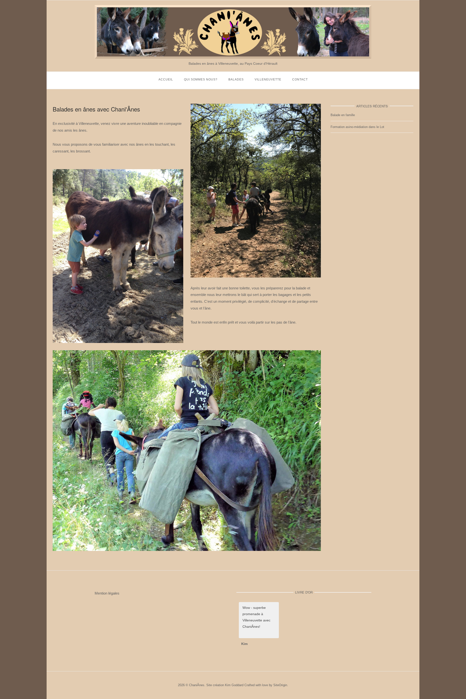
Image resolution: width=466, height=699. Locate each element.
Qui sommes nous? (200, 79)
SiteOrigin (280, 685)
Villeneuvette (268, 79)
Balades (236, 79)
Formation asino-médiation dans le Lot (357, 127)
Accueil (165, 79)
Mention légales (107, 593)
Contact (300, 79)
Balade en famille (343, 115)
